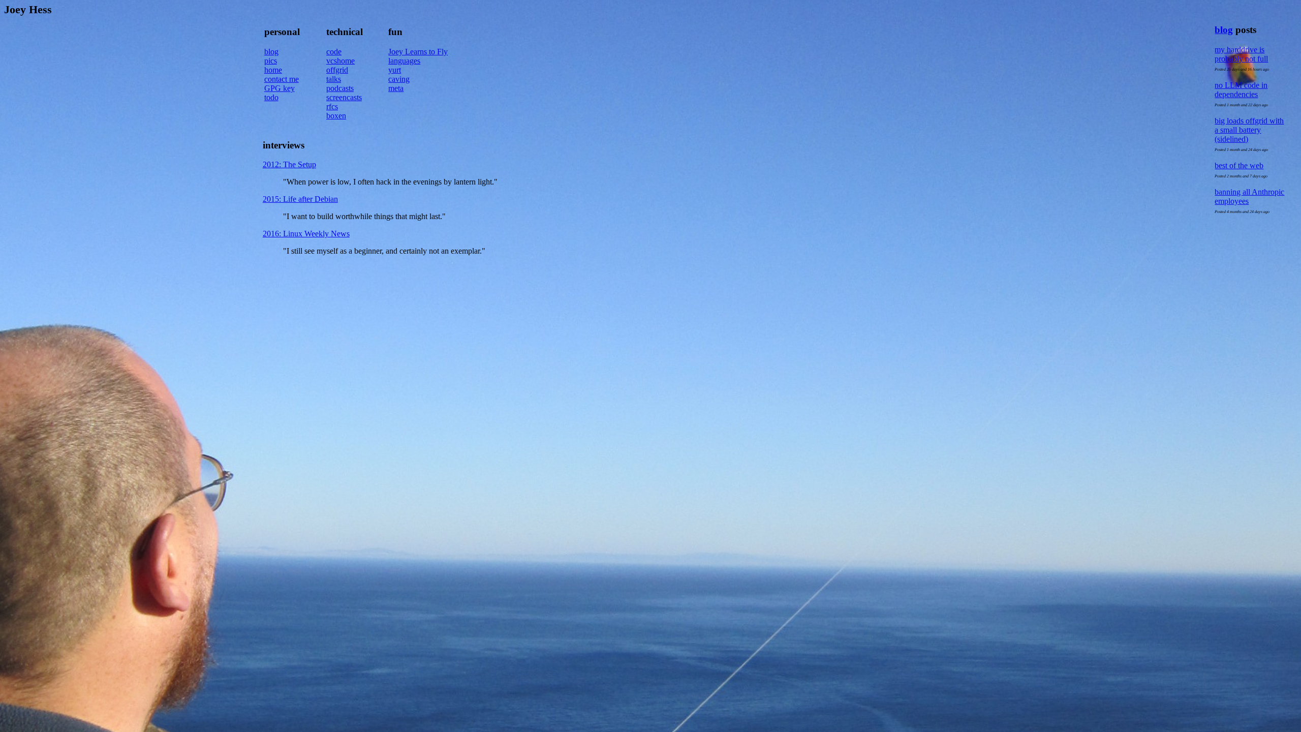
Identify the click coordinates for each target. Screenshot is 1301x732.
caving (399, 79)
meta (396, 88)
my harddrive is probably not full (1241, 54)
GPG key (279, 88)
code (334, 51)
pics (270, 60)
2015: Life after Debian (300, 199)
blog (1224, 29)
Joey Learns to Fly (418, 51)
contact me (281, 79)
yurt (394, 70)
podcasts (340, 88)
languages (404, 60)
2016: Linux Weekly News (306, 233)
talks (333, 79)
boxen (336, 115)
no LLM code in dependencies (1241, 90)
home (273, 70)
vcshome (340, 60)
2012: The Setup (289, 164)
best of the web (1239, 165)
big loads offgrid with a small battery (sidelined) (1249, 129)
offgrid (337, 70)
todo (271, 97)
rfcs (332, 106)
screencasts (344, 97)
